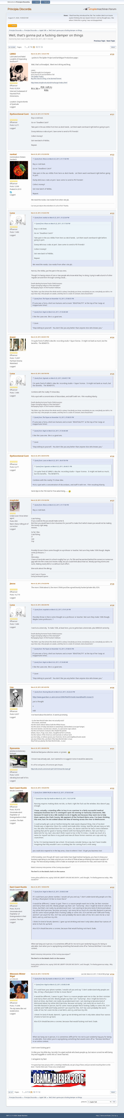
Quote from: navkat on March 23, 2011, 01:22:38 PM (52, 218)
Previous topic (99, 41)
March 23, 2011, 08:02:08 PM (40, 605)
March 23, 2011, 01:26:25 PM (40, 213)
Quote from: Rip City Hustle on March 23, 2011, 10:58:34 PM (54, 979)
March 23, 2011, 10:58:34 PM (40, 887)
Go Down (11, 47)
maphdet (14, 500)
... (27, 47)
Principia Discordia (19, 9)
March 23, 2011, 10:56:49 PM (40, 788)
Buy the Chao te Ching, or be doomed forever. (46, 78)
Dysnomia (15, 748)
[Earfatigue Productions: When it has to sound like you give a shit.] (11, 99)
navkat (13, 154)
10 (37, 47)
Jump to (83, 1102)
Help (97, 1115)
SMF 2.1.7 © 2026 (11, 1115)
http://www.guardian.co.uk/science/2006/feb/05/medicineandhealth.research (63, 697)
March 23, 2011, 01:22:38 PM (40, 154)
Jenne (12, 583)
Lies (12, 687)
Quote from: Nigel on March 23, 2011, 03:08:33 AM (51, 892)
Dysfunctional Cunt (19, 114)
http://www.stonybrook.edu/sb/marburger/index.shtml (49, 83)
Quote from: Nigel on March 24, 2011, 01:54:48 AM (51, 312)
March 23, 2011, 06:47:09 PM (40, 373)
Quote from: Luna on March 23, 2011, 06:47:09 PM (51, 460)
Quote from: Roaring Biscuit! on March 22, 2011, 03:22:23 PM (55, 692)
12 (42, 47)
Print (113, 47)
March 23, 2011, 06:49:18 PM (40, 456)
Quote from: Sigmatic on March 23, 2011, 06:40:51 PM (52, 378)
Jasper (13, 337)
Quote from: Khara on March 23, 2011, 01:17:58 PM (52, 159)
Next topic (111, 41)
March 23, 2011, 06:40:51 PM (40, 337)
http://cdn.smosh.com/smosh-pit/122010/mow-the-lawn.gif (50, 769)
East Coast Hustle (18, 788)
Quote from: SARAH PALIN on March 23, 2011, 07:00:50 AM (54, 793)
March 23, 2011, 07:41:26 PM (40, 500)
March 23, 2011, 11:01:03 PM (40, 974)
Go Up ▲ (115, 1115)
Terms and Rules (105, 1115)
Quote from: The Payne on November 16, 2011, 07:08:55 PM (54, 299)
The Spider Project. (37, 76)
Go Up (10, 1092)
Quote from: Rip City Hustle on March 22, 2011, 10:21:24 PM (55, 798)
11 (39, 47)
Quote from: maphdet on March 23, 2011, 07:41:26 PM (53, 610)
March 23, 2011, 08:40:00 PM (40, 748)
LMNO (13, 54)
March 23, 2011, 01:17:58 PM (40, 114)
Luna (12, 213)
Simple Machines (22, 1115)
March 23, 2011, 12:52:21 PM (40, 54)
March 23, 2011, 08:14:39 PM (40, 687)
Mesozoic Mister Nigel (17, 975)
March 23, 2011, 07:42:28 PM (40, 583)
